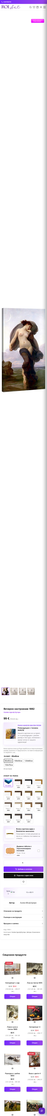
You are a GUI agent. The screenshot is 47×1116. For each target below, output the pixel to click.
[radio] (8, 760)
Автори (29, 932)
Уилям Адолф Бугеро (12, 712)
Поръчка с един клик (25, 875)
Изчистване (8, 769)
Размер (7, 756)
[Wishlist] (34, 7)
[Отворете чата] (42, 1111)
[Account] (41, 7)
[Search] (30, 7)
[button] (23, 882)
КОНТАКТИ (7, 2)
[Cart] (37, 7)
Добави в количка (25, 869)
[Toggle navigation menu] (44, 7)
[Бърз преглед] (12, 978)
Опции (12, 996)
